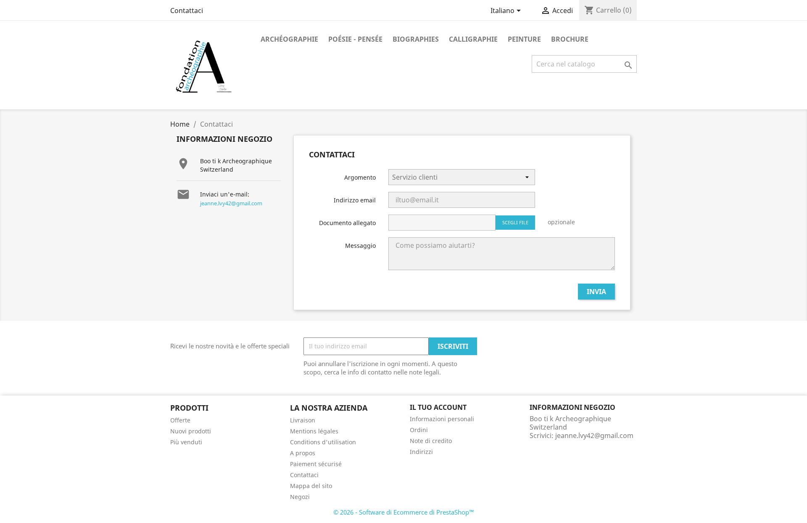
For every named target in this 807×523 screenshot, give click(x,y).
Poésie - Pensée (355, 39)
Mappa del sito (311, 486)
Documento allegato (347, 223)
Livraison (302, 420)
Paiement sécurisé (316, 464)
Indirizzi (421, 452)
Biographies (416, 39)
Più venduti (186, 442)
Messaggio (360, 246)
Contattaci (186, 10)
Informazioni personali (442, 419)
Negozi (300, 497)
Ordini (419, 430)
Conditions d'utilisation (323, 442)
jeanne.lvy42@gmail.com (231, 203)
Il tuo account (438, 407)
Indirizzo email (355, 200)
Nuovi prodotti (190, 431)
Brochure (569, 39)
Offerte (180, 420)
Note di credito (431, 441)
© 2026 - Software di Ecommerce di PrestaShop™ (403, 512)
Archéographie (289, 39)
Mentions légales (314, 431)
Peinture (524, 39)
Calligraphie (473, 39)
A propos (302, 453)
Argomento (360, 177)
